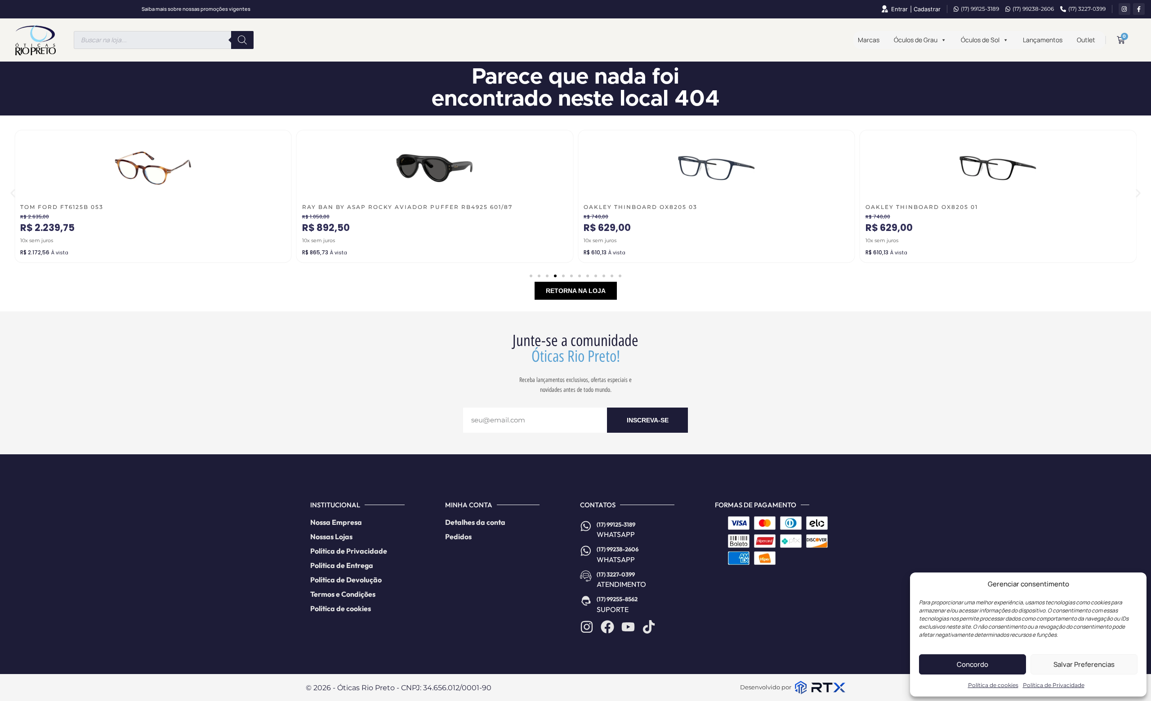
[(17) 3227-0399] (586, 576)
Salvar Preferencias (1084, 664)
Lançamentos (1042, 39)
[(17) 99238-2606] (586, 551)
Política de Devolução (346, 579)
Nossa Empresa (336, 522)
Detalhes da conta (475, 522)
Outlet (1086, 39)
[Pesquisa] (242, 40)
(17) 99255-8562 (617, 599)
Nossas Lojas (331, 536)
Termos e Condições (342, 594)
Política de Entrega (341, 565)
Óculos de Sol (980, 39)
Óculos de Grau (915, 39)
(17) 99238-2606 (1033, 8)
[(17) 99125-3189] (586, 526)
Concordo (972, 664)
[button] (12, 193)
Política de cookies (993, 685)
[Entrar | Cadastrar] (884, 9)
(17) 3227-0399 (1087, 8)
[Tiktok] (649, 627)
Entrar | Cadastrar (916, 9)
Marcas (868, 39)
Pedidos (458, 536)
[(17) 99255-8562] (586, 601)
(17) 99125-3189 (980, 8)
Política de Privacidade (1053, 685)
